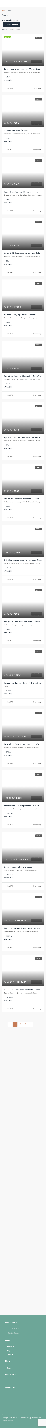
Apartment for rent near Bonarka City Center (23, 437)
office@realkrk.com (14, 1333)
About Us (10, 1346)
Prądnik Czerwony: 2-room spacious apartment (24, 928)
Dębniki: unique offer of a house (18, 867)
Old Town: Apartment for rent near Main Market (25, 498)
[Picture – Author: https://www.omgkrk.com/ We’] (23, 1243)
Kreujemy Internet (7, 1420)
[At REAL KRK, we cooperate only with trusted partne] (23, 1196)
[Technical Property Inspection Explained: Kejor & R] (23, 1102)
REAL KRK (10, 88)
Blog (8, 1350)
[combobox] (16, 29)
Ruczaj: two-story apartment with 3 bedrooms (23, 683)
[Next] (30, 1024)
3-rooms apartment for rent (16, 130)
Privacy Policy (25, 1417)
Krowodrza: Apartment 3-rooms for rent (21, 192)
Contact (10, 1354)
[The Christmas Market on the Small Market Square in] (23, 1290)
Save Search (12, 24)
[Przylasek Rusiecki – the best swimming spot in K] (23, 1055)
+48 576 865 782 (14, 1329)
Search (9, 1368)
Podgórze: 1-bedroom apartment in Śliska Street (25, 621)
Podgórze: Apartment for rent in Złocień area (24, 376)
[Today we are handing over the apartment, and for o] (23, 1149)
